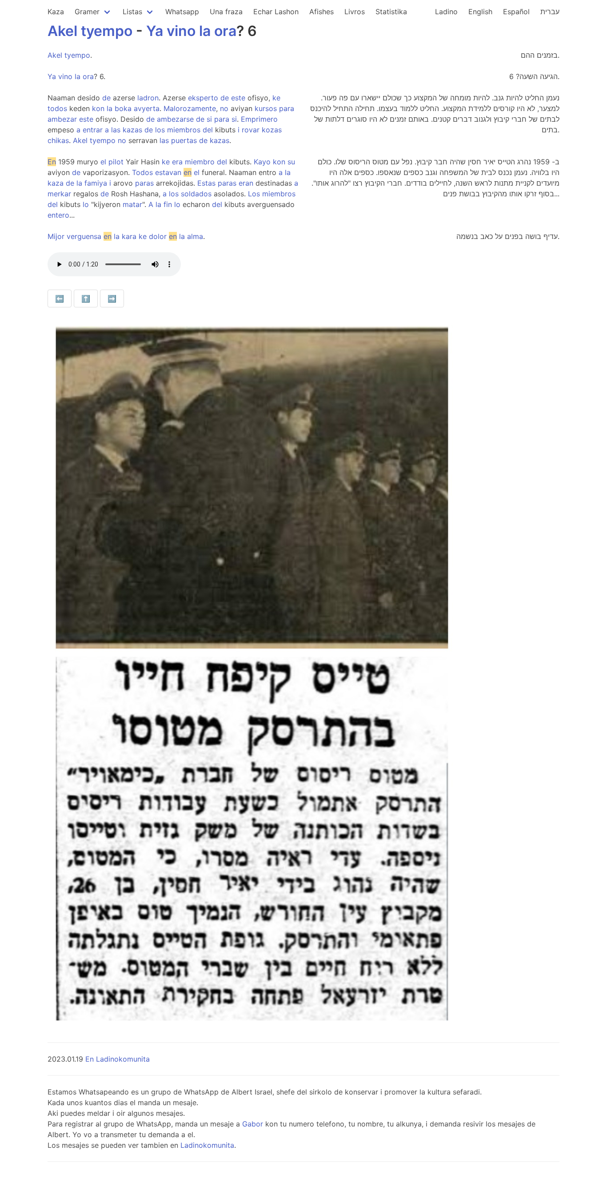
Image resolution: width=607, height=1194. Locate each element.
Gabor (252, 1123)
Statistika (391, 11)
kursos (266, 108)
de (106, 97)
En (52, 161)
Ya (154, 31)
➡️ (112, 298)
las (115, 129)
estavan (168, 172)
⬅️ (59, 298)
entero (58, 215)
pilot (116, 161)
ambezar (62, 119)
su (291, 161)
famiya (95, 183)
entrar (93, 129)
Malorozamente (190, 108)
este (238, 97)
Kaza (56, 11)
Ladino (446, 11)
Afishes (321, 11)
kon (98, 108)
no (224, 108)
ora (225, 31)
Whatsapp (182, 11)
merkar (59, 193)
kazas (132, 129)
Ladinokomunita (207, 1145)
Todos (142, 172)
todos (57, 108)
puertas (184, 140)
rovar (251, 129)
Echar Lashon (276, 11)
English (480, 11)
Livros (354, 11)
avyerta (147, 108)
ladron (148, 97)
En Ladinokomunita (117, 1059)
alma (195, 236)
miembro (200, 161)
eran (246, 183)
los (160, 129)
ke (276, 97)
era (177, 161)
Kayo (262, 161)
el (103, 161)
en (188, 172)
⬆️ (85, 298)
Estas (206, 183)
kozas (272, 129)
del (208, 129)
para (286, 108)
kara (129, 236)
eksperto (203, 97)
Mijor (56, 236)
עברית (549, 11)
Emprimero (259, 119)
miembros (183, 129)
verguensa (84, 236)
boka (123, 108)
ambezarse (175, 119)
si (209, 119)
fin (168, 204)
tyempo (106, 31)
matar (132, 204)
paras (144, 183)
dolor (158, 236)
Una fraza (226, 11)
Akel (62, 31)
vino (181, 31)
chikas (58, 140)
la (205, 31)
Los (254, 193)
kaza (56, 183)
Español (516, 11)
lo (86, 204)
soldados (196, 193)
